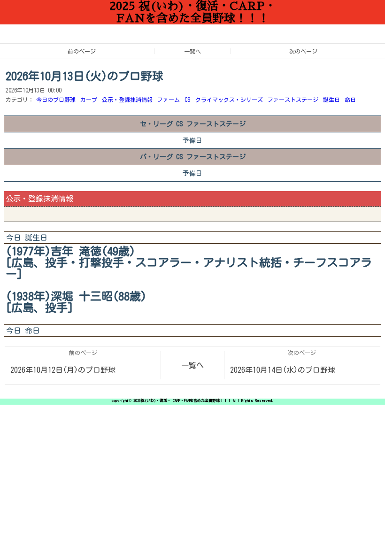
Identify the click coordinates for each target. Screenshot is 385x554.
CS (188, 99)
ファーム (168, 99)
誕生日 (331, 99)
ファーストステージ (293, 99)
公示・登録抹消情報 (127, 99)
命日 (350, 99)
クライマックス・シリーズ (229, 99)
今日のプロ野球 (56, 99)
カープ (88, 99)
